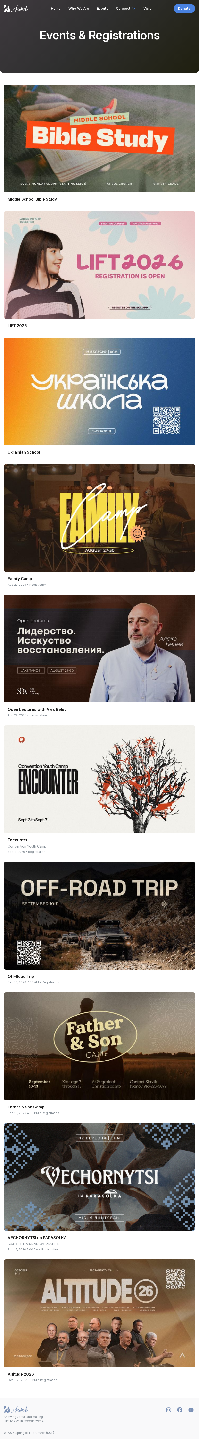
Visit (147, 8)
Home (56, 8)
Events (102, 8)
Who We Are (78, 8)
